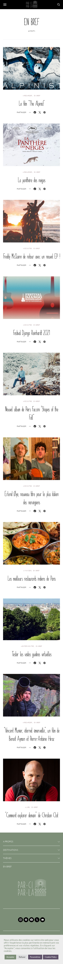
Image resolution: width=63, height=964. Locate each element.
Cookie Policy (51, 957)
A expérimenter (27, 646)
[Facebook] (31, 919)
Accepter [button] (10, 957)
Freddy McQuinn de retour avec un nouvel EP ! (31, 256)
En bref (37, 96)
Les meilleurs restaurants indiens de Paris (31, 578)
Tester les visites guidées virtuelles (31, 654)
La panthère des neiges (31, 180)
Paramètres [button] (35, 957)
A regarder (27, 96)
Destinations (10, 850)
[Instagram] (20, 919)
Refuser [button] (22, 957)
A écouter (27, 248)
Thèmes (7, 858)
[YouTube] (42, 919)
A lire (27, 807)
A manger (27, 571)
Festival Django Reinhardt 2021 (31, 332)
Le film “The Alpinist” (31, 103)
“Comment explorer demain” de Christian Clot (31, 815)
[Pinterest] (26, 919)
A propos (8, 841)
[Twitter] (37, 919)
